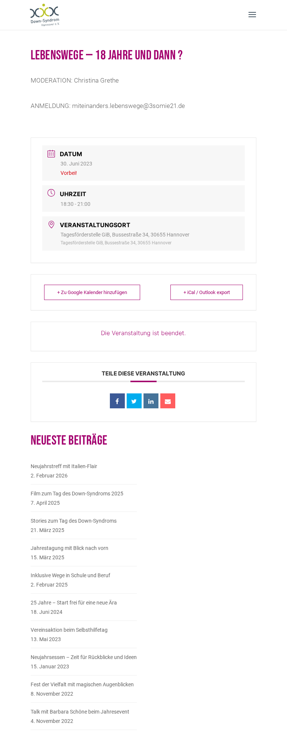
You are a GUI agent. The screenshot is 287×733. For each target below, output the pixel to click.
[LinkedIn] (151, 400)
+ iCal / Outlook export (206, 292)
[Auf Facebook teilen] (117, 400)
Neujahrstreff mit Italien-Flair (64, 466)
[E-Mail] (167, 400)
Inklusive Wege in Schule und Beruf (70, 575)
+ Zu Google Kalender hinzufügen (92, 292)
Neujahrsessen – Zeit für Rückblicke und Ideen (84, 657)
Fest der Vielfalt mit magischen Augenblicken (82, 684)
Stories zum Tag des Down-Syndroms (74, 521)
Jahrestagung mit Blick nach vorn (69, 548)
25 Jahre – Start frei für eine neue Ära (74, 603)
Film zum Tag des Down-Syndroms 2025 (77, 494)
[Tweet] (134, 400)
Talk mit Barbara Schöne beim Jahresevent (80, 712)
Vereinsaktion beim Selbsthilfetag (69, 630)
